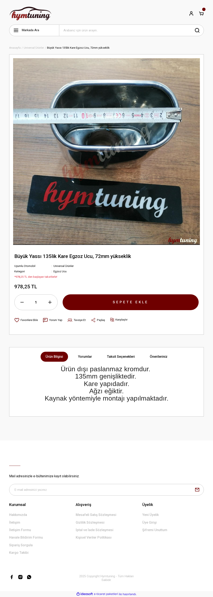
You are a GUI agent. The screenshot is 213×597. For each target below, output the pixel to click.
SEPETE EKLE (131, 302)
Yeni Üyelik (150, 515)
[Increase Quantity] (49, 302)
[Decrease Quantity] (22, 302)
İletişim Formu (20, 530)
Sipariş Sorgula (21, 545)
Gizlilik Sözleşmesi (90, 522)
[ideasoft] (84, 594)
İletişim (14, 522)
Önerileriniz (158, 357)
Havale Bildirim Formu (26, 537)
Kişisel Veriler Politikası (93, 537)
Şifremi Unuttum (154, 530)
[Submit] (197, 490)
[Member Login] (191, 13)
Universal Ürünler (63, 266)
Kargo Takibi (18, 553)
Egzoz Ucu (60, 271)
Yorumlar (85, 357)
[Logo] (30, 13)
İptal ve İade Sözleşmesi (94, 530)
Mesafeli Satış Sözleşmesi (96, 515)
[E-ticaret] (106, 594)
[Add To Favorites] (26, 320)
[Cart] (201, 13)
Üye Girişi (149, 522)
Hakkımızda (18, 515)
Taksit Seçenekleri (121, 357)
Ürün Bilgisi (54, 357)
